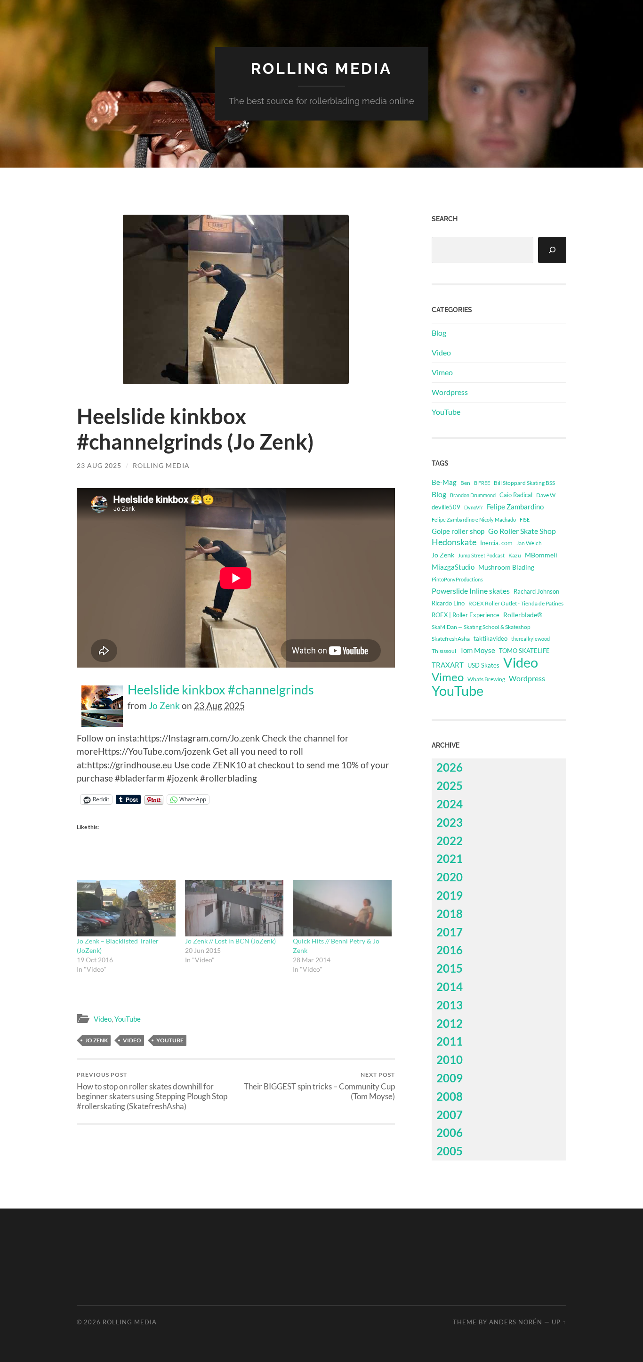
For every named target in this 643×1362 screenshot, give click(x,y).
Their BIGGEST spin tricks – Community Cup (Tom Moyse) (319, 1086)
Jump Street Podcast (481, 555)
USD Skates (483, 665)
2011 (449, 1041)
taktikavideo (490, 638)
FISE (525, 519)
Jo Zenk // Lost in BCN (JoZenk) (230, 941)
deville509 (446, 507)
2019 (449, 895)
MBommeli (541, 555)
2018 (449, 913)
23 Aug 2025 (99, 465)
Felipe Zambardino (515, 506)
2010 (449, 1059)
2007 (449, 1114)
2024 (449, 804)
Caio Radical (515, 495)
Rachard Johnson (536, 591)
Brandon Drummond (473, 495)
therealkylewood (530, 639)
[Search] (552, 250)
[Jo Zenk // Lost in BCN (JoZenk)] (234, 908)
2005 (449, 1151)
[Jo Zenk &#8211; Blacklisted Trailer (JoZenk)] (126, 908)
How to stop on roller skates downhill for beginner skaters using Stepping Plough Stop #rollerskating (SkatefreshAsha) (152, 1091)
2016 (449, 950)
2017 (449, 932)
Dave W (545, 495)
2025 (449, 785)
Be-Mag (444, 482)
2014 (449, 986)
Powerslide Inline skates (471, 590)
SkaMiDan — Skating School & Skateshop (481, 626)
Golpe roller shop (458, 531)
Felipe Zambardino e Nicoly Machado (474, 519)
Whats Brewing (486, 679)
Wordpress (450, 391)
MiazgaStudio (453, 567)
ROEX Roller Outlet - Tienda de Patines (515, 603)
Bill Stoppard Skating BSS (524, 482)
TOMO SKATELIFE (524, 650)
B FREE (482, 483)
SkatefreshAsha (451, 638)
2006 (449, 1132)
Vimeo (442, 372)
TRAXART (448, 665)
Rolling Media (321, 68)
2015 (449, 968)
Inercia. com (496, 543)
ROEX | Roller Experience (465, 615)
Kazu (514, 555)
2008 (449, 1096)
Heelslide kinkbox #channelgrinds (221, 689)
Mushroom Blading (506, 567)
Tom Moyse (477, 650)
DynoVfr (473, 507)
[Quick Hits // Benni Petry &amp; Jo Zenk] (342, 908)
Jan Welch (529, 543)
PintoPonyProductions (457, 579)
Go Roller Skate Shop (522, 530)
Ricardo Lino (448, 603)
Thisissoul (444, 650)
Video (103, 1019)
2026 (449, 767)
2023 (449, 822)
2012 (449, 1023)
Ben (465, 482)
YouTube (127, 1019)
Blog (439, 332)
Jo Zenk (164, 705)
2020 (449, 877)
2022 (449, 840)
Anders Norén (515, 1322)
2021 (449, 858)
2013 (449, 1005)
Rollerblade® (522, 615)
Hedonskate (454, 542)
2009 (449, 1078)
